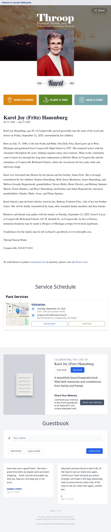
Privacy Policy (47, 519)
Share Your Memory (92, 402)
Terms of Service (63, 519)
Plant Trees (87, 323)
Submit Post (94, 451)
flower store (82, 262)
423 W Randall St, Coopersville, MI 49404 (57, 318)
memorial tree (38, 262)
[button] (17, 311)
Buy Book (77, 369)
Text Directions (50, 323)
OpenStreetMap (58, 524)
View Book (61, 369)
